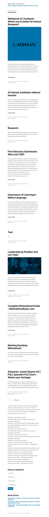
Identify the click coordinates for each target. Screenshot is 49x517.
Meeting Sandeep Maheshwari (17, 347)
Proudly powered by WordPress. (25, 513)
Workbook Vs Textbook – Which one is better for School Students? (24, 21)
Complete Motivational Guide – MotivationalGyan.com (24, 307)
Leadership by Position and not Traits (23, 253)
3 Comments (11, 222)
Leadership (11, 296)
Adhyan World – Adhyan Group (16, 4)
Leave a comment (12, 82)
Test (10, 232)
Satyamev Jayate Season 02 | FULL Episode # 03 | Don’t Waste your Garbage (24, 374)
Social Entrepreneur (19, 393)
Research (13, 128)
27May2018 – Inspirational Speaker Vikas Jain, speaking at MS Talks (24, 505)
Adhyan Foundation (17, 5)
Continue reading (12, 77)
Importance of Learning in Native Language (22, 196)
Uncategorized (25, 81)
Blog (36, 5)
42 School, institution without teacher (24, 94)
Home (9, 5)
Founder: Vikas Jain (28, 5)
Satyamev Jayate (12, 393)
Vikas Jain (11, 81)
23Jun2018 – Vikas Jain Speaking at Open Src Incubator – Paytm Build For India (24, 502)
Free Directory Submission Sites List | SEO (22, 153)
